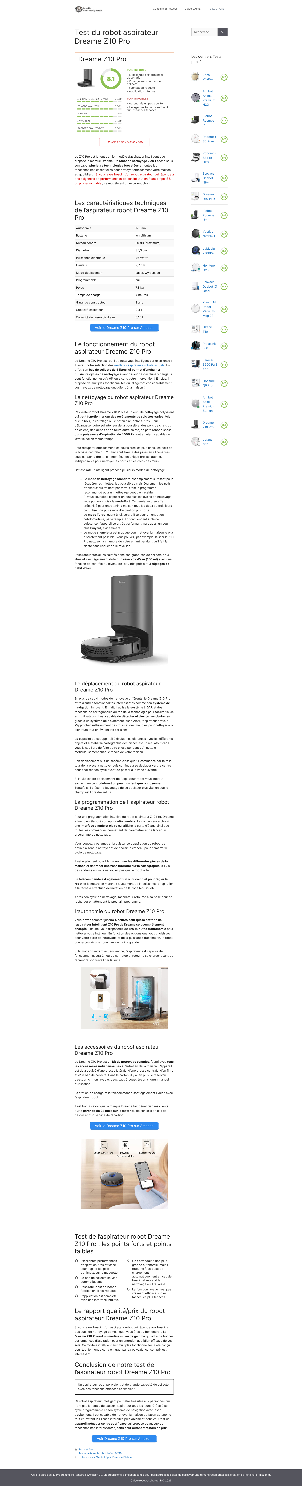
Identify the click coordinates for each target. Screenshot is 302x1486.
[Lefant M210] (195, 442)
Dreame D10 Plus (209, 197)
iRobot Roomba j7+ (208, 120)
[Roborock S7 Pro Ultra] (195, 158)
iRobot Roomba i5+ (208, 215)
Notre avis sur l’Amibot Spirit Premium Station (105, 1457)
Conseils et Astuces (165, 8)
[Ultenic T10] (195, 329)
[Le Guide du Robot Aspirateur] (89, 8)
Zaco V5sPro (208, 77)
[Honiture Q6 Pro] (195, 383)
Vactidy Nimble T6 (210, 234)
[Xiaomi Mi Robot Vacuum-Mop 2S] (195, 309)
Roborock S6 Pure (209, 139)
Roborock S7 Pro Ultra (209, 157)
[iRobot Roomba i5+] (195, 215)
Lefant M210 (207, 442)
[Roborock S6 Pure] (195, 139)
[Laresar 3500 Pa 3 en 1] (195, 364)
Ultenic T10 (208, 329)
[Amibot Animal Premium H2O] (195, 98)
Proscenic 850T (209, 346)
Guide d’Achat (193, 8)
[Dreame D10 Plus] (195, 197)
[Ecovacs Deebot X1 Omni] (195, 286)
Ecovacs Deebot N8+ (208, 178)
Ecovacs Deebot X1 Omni (210, 286)
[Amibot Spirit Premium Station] (195, 404)
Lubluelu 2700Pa (209, 251)
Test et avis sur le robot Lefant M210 (100, 1453)
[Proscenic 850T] (195, 346)
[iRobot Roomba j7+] (195, 120)
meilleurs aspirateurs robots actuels (139, 365)
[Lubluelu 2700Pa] (195, 251)
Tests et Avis (216, 8)
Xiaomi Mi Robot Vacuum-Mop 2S (209, 309)
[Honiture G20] (195, 268)
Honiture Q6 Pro (209, 383)
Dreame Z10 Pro (208, 425)
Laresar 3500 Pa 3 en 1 (210, 364)
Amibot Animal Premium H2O (209, 98)
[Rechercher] (223, 32)
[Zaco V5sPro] (195, 77)
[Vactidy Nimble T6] (195, 234)
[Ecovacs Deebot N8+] (195, 178)
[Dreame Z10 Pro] (86, 78)
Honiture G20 (209, 268)
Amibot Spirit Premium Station (209, 404)
